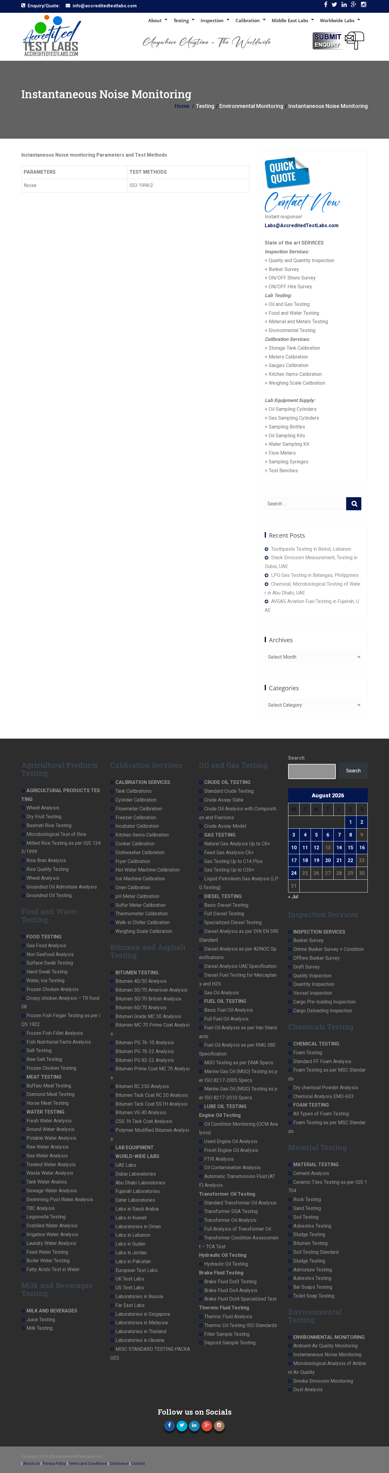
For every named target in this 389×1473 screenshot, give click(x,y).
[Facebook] (325, 6)
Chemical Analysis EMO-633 (323, 1096)
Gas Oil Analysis (221, 993)
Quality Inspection (312, 976)
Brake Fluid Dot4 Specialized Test (240, 1299)
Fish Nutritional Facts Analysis (58, 1042)
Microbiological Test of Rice (56, 834)
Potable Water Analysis (51, 1138)
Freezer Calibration (135, 817)
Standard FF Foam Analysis (322, 1061)
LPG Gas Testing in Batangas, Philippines (315, 575)
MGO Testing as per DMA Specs (238, 1063)
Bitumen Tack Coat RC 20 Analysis (151, 1095)
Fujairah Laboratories (137, 1191)
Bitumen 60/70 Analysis (141, 1007)
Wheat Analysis (42, 808)
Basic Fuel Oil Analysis (228, 1010)
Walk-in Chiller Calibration (142, 922)
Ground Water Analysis (50, 1129)
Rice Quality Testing (47, 869)
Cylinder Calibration (136, 800)
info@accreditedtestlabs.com (105, 6)
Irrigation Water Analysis (52, 1234)
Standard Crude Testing (229, 791)
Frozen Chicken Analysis (52, 989)
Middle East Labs (290, 20)
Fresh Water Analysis (49, 1121)
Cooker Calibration (134, 844)
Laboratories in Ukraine (139, 1340)
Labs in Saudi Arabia (137, 1209)
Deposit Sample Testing (230, 1343)
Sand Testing (307, 1208)
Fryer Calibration (132, 861)
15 (350, 848)
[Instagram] (363, 6)
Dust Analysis (308, 1389)
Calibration (248, 20)
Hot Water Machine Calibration (147, 870)
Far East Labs (130, 1305)
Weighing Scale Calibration (143, 931)
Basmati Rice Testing (48, 825)
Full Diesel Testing (224, 914)
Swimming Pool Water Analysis (59, 1199)
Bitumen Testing (310, 1243)
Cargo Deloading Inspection (322, 1011)
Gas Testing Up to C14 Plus (233, 861)
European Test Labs (136, 1270)
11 (305, 848)
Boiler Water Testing (48, 1260)
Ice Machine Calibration (140, 879)
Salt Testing (39, 1050)
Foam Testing (307, 1052)
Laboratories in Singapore (142, 1314)
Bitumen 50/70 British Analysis (148, 999)
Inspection (212, 20)
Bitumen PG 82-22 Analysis (144, 1060)
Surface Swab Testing (49, 963)
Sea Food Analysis (46, 945)
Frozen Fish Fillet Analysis (54, 1033)
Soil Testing (305, 1217)
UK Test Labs (129, 1279)
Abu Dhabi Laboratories (140, 1183)
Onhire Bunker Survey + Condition (328, 949)
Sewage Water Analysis (51, 1191)
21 (339, 860)
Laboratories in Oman (138, 1226)
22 (350, 860)
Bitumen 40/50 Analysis (141, 981)
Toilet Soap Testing (313, 1296)
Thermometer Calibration (141, 914)
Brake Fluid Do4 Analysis (230, 1290)
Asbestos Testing (312, 1226)
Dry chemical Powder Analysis (325, 1087)
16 (362, 848)
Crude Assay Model (225, 826)
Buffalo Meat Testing (48, 1086)
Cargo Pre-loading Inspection (324, 1002)
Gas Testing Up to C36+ (229, 870)
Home (182, 106)
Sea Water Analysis (47, 1156)
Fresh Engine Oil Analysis (231, 1150)
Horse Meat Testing (47, 1103)
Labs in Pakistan (133, 1261)
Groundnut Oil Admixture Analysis (61, 887)
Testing (181, 20)
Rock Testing (307, 1199)
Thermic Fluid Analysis (228, 1316)
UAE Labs (125, 1165)
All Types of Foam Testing (321, 1114)
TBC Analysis (40, 1208)
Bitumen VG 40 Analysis (140, 1112)
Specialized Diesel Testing (233, 922)
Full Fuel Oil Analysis (226, 1019)
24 (294, 873)
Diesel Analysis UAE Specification (240, 966)
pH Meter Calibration (137, 896)
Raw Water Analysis (47, 1147)
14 (339, 848)
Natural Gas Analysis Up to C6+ (237, 844)
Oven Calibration (132, 887)
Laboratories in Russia (139, 1296)
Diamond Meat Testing (50, 1094)
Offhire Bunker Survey (316, 958)
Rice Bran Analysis (46, 860)
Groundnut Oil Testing (49, 895)
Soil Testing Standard (316, 1252)
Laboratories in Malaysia (141, 1323)
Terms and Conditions (88, 1463)
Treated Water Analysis (51, 1164)
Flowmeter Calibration (138, 809)
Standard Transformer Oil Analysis (240, 1203)
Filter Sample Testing (227, 1334)
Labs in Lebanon (132, 1235)
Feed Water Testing (47, 1252)
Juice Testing (40, 1319)
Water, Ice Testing (45, 980)
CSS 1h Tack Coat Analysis (143, 1121)
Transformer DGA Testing (231, 1211)
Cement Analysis (311, 1173)
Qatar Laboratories (135, 1200)
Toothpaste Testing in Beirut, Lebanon (311, 549)
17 (294, 860)
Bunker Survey (308, 940)
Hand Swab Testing (46, 972)
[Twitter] (334, 6)
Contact (138, 1463)
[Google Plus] (354, 6)
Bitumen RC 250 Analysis (142, 1086)
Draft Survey (306, 967)
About (155, 20)
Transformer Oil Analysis (230, 1220)
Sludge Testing (309, 1234)
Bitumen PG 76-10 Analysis (144, 1042)
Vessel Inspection (312, 993)
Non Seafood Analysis (50, 954)
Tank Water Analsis (46, 1182)
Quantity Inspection (313, 984)
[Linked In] (344, 6)
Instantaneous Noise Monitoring (327, 1354)
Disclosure (119, 1463)
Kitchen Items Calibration (142, 835)
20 (328, 860)
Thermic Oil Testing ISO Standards (240, 1325)
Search (296, 758)
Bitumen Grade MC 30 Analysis (148, 1016)
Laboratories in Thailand (140, 1331)
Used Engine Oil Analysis (230, 1141)
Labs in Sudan (130, 1244)
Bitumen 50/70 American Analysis (151, 990)
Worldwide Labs (337, 20)
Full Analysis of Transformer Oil (237, 1229)
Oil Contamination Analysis (232, 1167)
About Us (31, 1463)
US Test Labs (129, 1288)
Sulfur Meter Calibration (140, 905)
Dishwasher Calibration (139, 852)
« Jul (293, 896)
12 (316, 848)
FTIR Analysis (219, 1159)
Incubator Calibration (137, 826)
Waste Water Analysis (49, 1173)
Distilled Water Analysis (51, 1226)
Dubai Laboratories (135, 1174)
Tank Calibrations (133, 791)
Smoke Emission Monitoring (323, 1381)
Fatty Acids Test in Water (53, 1269)
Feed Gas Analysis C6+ (229, 852)
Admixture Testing (312, 1270)
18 (305, 860)
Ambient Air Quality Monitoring (325, 1346)
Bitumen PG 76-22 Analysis (144, 1051)
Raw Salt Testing (44, 1059)
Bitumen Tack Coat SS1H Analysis (151, 1104)
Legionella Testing (46, 1217)
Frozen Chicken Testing (51, 1068)
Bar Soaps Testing (312, 1287)
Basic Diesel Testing (226, 905)
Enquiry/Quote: (44, 6)
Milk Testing (39, 1328)
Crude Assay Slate (223, 800)
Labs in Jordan (131, 1253)
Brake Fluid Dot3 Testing (230, 1281)
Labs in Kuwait (130, 1218)
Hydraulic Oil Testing (226, 1264)
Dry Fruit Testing (43, 817)
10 (294, 848)
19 (316, 860)
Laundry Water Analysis (51, 1243)
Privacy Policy (54, 1463)
